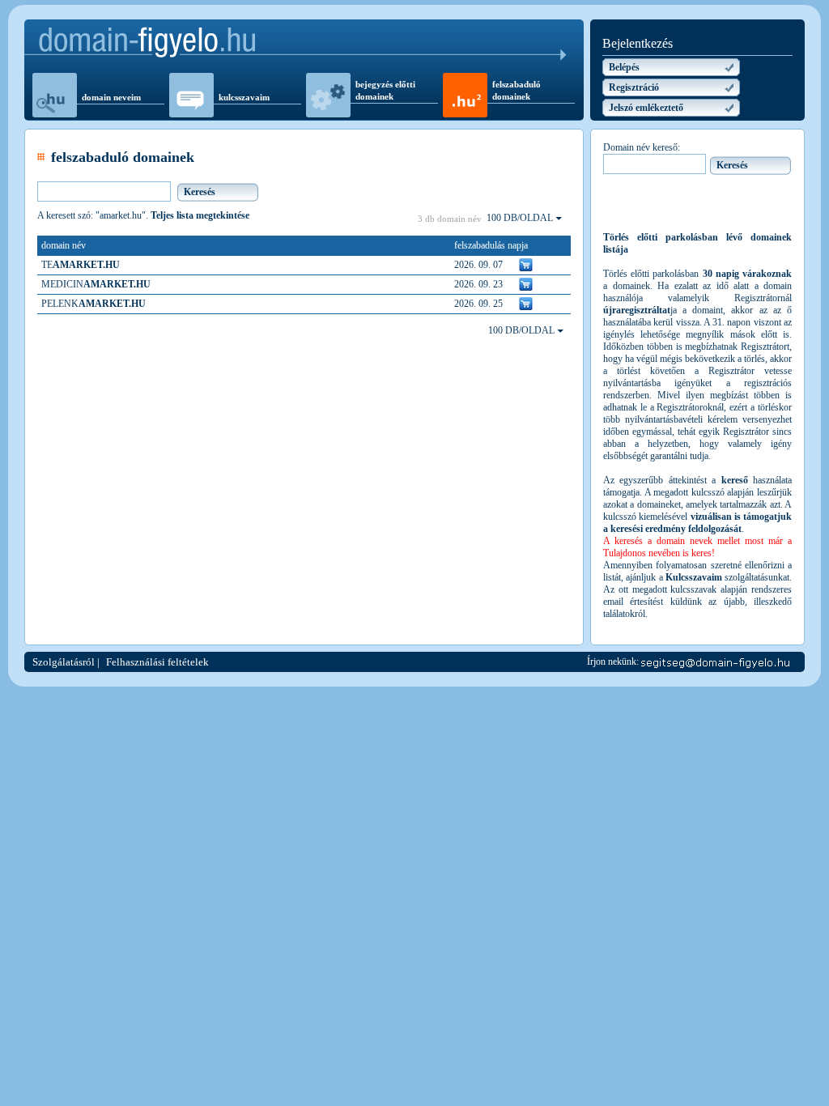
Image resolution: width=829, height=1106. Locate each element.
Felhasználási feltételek (157, 662)
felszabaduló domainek (516, 90)
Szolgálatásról (63, 662)
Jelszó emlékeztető (646, 107)
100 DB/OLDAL (521, 217)
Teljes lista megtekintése (200, 215)
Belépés (624, 67)
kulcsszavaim (244, 97)
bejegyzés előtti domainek (385, 90)
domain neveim (111, 97)
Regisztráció (634, 87)
